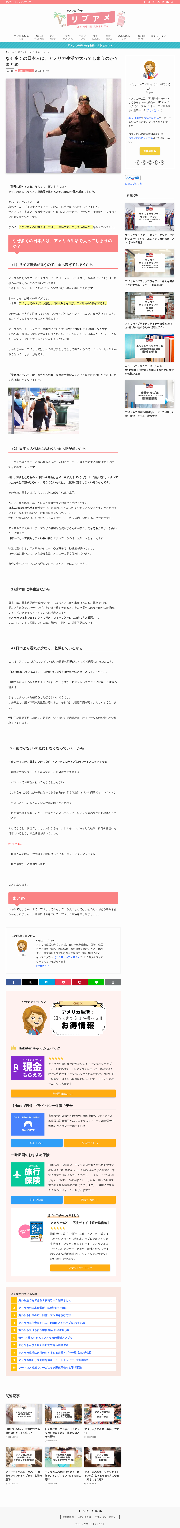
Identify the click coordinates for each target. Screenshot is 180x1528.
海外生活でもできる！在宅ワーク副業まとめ (44, 1300)
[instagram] (154, 2)
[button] (13, 982)
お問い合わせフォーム (140, 137)
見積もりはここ (90, 1199)
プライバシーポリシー (106, 1517)
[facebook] (144, 2)
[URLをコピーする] (113, 982)
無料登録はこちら (63, 1093)
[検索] (172, 2)
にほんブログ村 (133, 183)
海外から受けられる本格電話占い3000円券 (43, 1330)
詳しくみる (36, 1143)
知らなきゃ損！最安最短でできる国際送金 (43, 1345)
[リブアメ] (90, 18)
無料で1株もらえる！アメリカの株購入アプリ (45, 1338)
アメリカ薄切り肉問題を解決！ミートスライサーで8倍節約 (53, 1360)
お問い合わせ (84, 1517)
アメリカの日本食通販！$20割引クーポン (43, 1308)
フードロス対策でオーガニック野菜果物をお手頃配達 (50, 1367)
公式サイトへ (90, 1143)
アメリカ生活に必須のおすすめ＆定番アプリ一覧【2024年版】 (55, 1352)
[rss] (163, 2)
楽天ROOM (134, 118)
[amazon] (158, 2)
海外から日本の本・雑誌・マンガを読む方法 (44, 1315)
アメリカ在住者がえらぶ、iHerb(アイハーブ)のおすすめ (51, 1323)
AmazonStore (151, 118)
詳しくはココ (154, 110)
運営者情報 (149, 151)
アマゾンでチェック (80, 1268)
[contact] (167, 2)
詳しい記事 (36, 1199)
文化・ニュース (26, 70)
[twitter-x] (149, 2)
